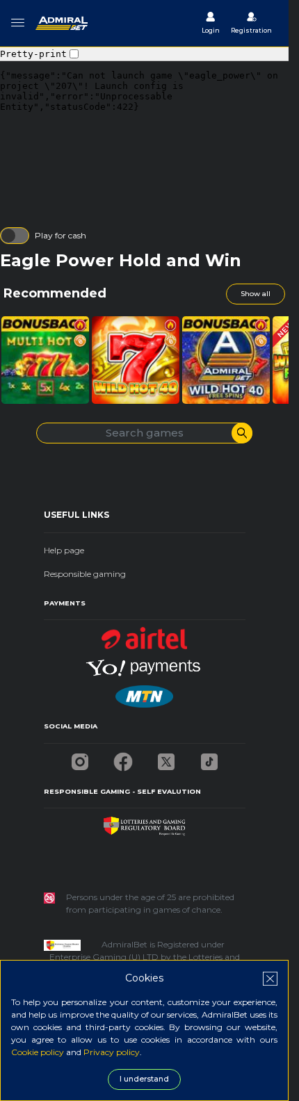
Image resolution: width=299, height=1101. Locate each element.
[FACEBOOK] (123, 758)
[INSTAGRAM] (80, 758)
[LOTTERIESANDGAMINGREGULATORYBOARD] (144, 822)
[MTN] (144, 693)
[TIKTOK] (209, 758)
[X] (166, 758)
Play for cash (60, 235)
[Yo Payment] (145, 663)
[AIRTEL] (144, 634)
